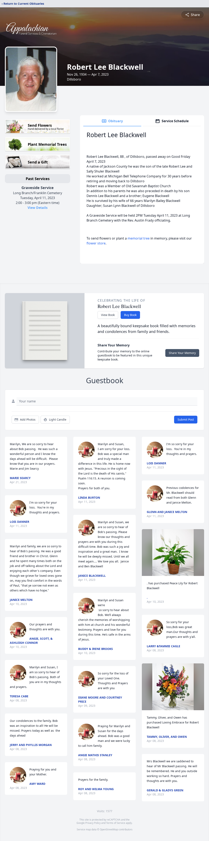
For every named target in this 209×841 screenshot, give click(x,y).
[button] (173, 552)
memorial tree (139, 238)
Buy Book (130, 315)
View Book (108, 315)
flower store (96, 243)
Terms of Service (115, 823)
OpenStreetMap (109, 829)
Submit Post (186, 419)
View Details (38, 207)
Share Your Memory (182, 353)
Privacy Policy (93, 823)
